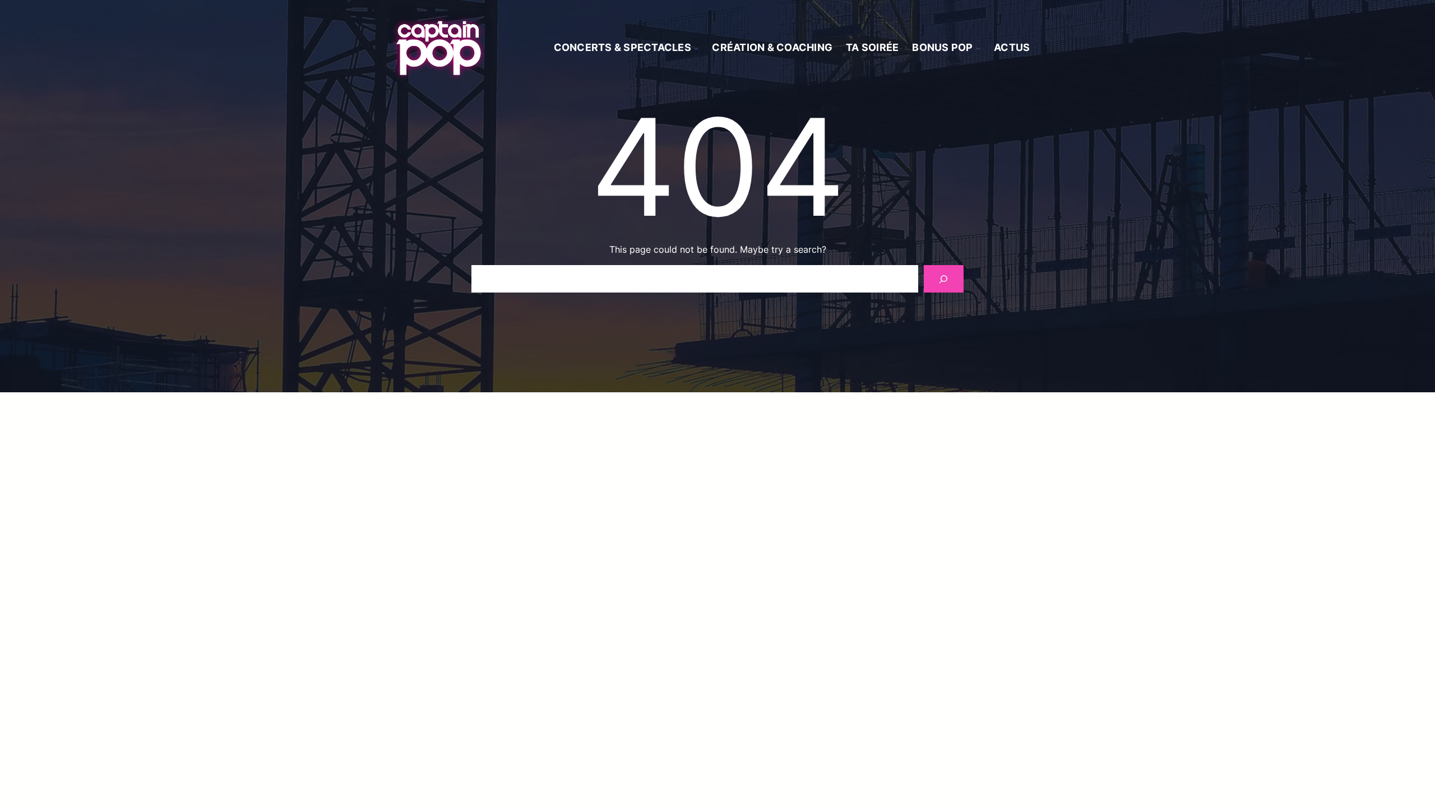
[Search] (944, 279)
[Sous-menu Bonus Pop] (978, 48)
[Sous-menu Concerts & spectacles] (696, 48)
